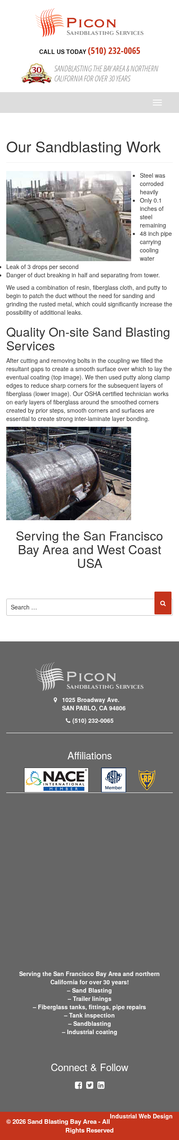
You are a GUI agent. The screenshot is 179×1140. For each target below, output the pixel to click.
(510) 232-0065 (114, 50)
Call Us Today (62, 51)
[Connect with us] (100, 1085)
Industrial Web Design (141, 1116)
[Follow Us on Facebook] (78, 1085)
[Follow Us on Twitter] (89, 1085)
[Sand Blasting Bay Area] (89, 22)
